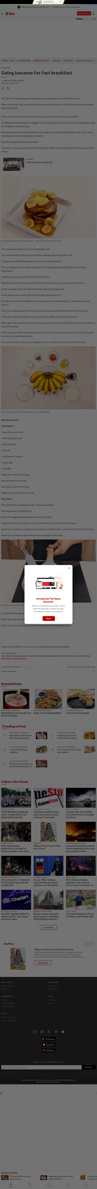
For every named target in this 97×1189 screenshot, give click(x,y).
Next (49, 618)
